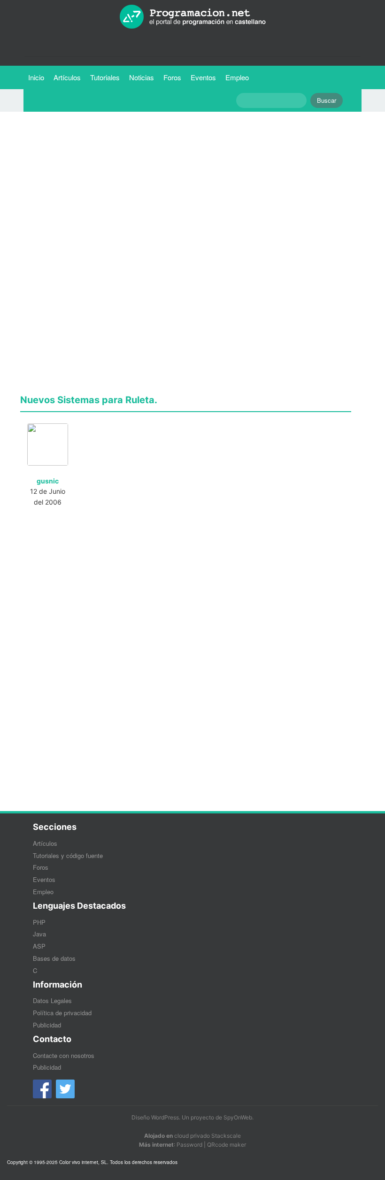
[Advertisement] (185, 184)
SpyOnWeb (237, 1117)
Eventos (203, 77)
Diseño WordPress (155, 1117)
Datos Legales (52, 1000)
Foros (172, 77)
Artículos (67, 77)
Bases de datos (54, 958)
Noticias (141, 77)
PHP (39, 922)
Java (39, 933)
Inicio (36, 77)
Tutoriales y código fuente (68, 855)
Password (189, 1144)
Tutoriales (107, 77)
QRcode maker (226, 1144)
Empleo (237, 77)
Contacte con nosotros (63, 1055)
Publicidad (47, 1024)
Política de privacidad (62, 1012)
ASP (39, 946)
